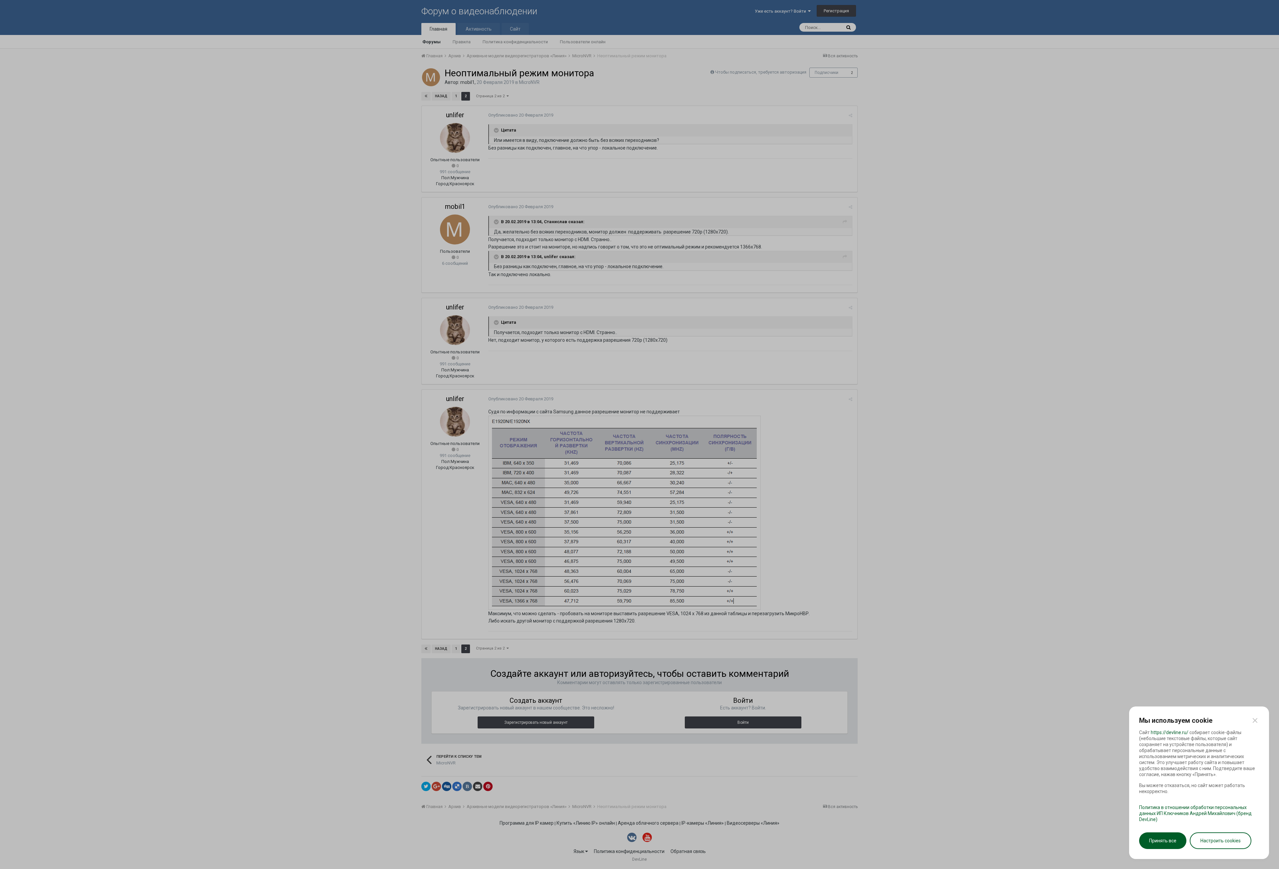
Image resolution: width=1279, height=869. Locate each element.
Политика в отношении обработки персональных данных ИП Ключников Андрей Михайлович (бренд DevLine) (1195, 813)
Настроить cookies (1220, 840)
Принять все (1162, 840)
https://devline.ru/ (1169, 732)
